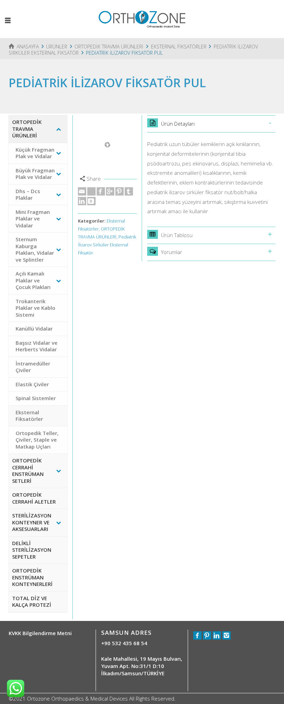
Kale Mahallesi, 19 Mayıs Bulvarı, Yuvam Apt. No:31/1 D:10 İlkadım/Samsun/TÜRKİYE (141, 666)
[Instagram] (226, 635)
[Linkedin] (82, 201)
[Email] (82, 191)
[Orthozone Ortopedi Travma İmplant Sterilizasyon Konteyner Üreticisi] (142, 18)
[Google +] (110, 191)
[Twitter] (91, 191)
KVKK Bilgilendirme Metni (40, 633)
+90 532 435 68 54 (124, 643)
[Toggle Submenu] (58, 129)
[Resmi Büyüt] (107, 144)
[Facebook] (101, 191)
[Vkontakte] (91, 201)
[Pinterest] (119, 191)
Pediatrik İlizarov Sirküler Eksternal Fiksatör (107, 245)
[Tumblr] (129, 191)
